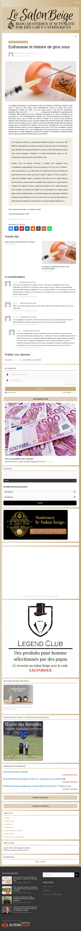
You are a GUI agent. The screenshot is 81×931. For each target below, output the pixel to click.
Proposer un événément (40, 806)
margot (15, 282)
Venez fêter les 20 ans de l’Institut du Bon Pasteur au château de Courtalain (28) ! (25, 878)
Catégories (9, 827)
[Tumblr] (38, 228)
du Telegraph (36, 112)
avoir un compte (18, 360)
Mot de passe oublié (70, 384)
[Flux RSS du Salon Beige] (42, 862)
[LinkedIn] (27, 228)
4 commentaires (19, 56)
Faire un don (10, 821)
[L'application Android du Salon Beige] (44, 862)
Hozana (56, 596)
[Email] (44, 228)
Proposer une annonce (40, 797)
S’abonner (9, 824)
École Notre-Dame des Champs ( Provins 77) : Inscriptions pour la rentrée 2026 (34, 779)
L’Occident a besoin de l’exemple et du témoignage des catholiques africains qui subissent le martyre (25, 908)
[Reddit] (33, 228)
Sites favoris (9, 834)
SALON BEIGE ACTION (40, 399)
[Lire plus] (50, 461)
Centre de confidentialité (14, 837)
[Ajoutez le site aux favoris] (40, 862)
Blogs (7, 818)
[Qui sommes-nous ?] (36, 862)
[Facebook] (16, 228)
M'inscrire (73, 392)
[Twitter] (10, 228)
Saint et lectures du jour (14, 830)
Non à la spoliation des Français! (19, 459)
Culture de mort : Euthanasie (18, 42)
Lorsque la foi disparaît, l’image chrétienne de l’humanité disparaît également (24, 898)
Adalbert (15, 303)
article (29, 112)
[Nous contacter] (38, 862)
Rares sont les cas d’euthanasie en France (20, 242)
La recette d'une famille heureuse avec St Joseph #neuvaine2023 (38, 596)
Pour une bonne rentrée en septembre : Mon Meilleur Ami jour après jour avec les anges (25, 888)
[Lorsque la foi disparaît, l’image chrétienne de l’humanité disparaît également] (7, 903)
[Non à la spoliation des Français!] (40, 455)
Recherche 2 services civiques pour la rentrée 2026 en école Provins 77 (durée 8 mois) (37, 786)
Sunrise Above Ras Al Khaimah (15, 772)
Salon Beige (20, 53)
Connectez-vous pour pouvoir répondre (25, 297)
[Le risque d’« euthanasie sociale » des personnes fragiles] (59, 263)
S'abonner (47, 890)
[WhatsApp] (49, 228)
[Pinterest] (22, 228)
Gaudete (15, 317)
